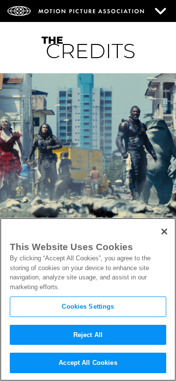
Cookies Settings (88, 306)
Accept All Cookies (88, 362)
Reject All (88, 335)
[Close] (164, 231)
